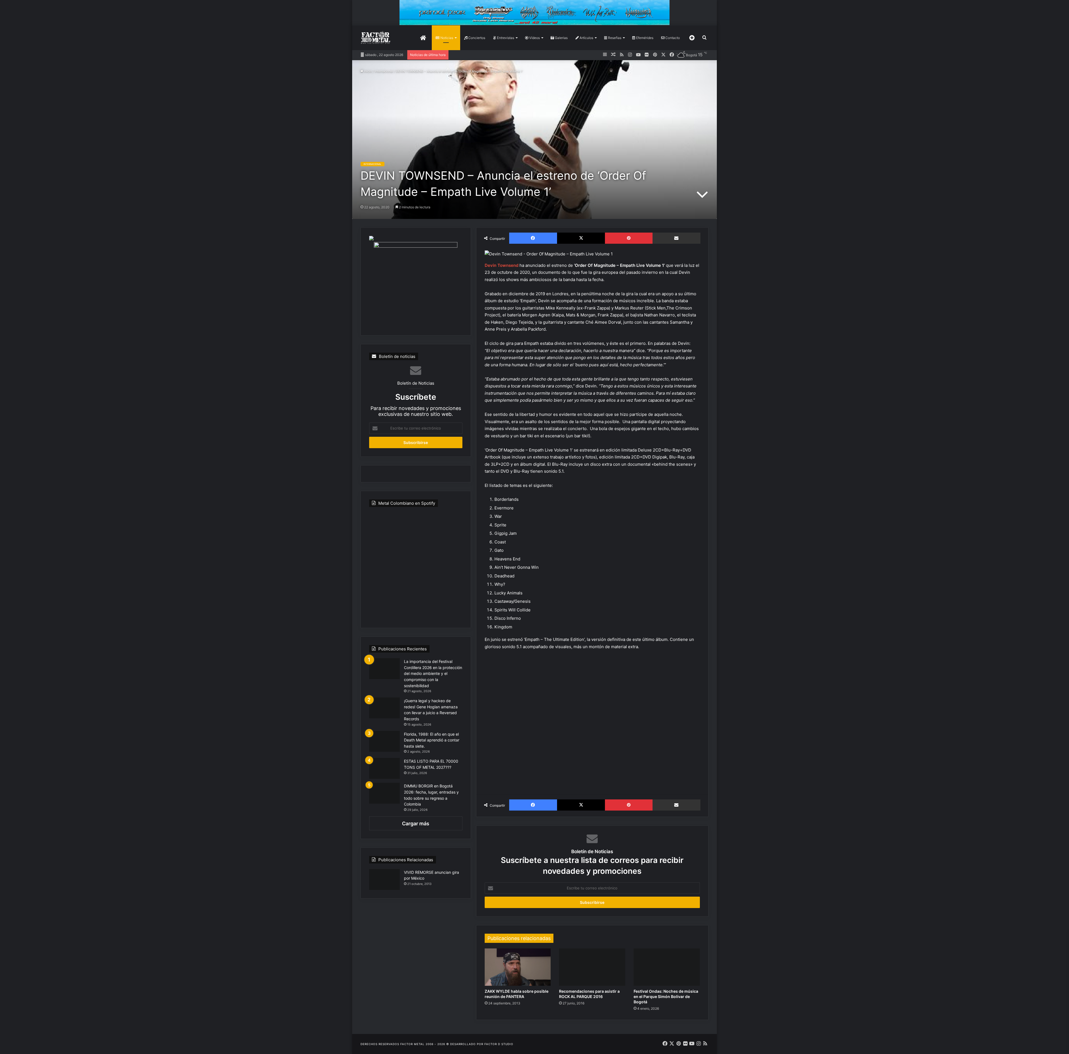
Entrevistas (505, 38)
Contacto (672, 38)
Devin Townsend (501, 265)
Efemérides (644, 38)
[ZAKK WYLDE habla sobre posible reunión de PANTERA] (518, 967)
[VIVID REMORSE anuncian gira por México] (384, 879)
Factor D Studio (498, 1044)
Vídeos (534, 38)
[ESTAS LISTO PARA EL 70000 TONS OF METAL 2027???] (384, 768)
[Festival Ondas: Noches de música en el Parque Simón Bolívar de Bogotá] (667, 967)
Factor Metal (412, 1044)
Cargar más (415, 823)
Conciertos (476, 38)
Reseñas (614, 38)
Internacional (384, 71)
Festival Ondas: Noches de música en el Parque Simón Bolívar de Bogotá (666, 996)
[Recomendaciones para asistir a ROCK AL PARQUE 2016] (592, 967)
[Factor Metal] (376, 38)
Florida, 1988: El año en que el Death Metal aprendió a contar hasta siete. (431, 740)
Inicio (367, 71)
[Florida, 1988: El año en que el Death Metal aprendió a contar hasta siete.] (384, 741)
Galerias (561, 38)
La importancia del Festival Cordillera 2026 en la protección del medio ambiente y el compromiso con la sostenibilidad (433, 673)
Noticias (446, 38)
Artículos (586, 38)
